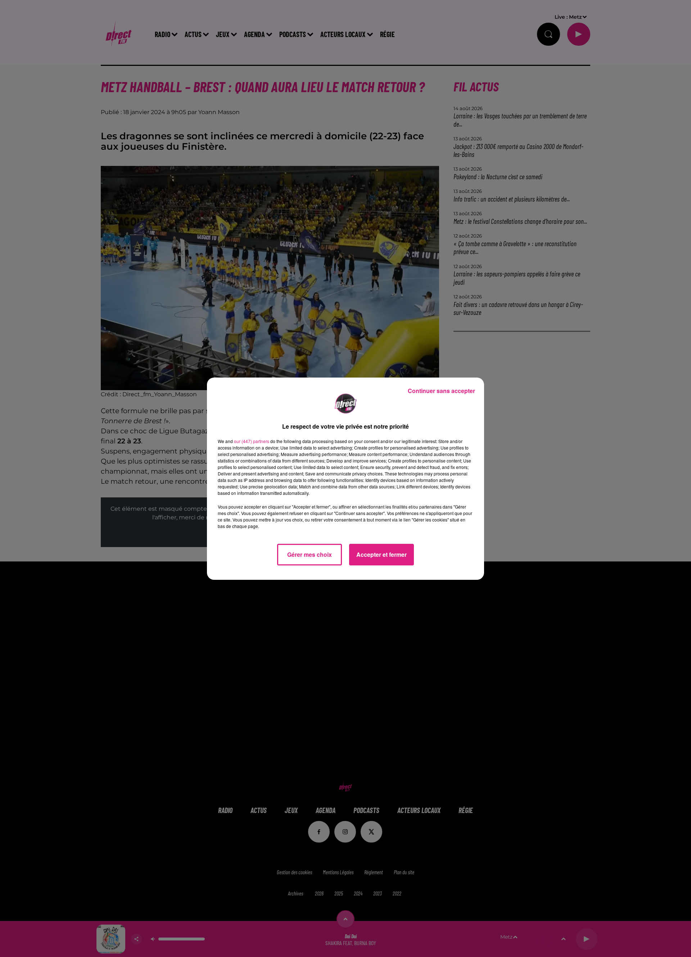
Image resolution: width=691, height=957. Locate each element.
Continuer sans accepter (441, 391)
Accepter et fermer (381, 554)
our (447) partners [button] (251, 441)
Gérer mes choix (309, 554)
